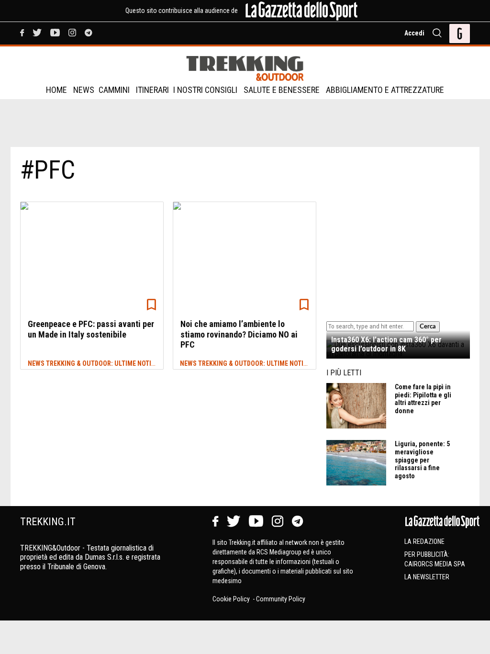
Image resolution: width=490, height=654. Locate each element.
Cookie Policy (231, 599)
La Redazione (424, 541)
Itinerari (152, 90)
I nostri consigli (205, 90)
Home (56, 90)
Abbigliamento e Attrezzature (385, 90)
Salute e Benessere (282, 90)
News (83, 90)
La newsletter (426, 577)
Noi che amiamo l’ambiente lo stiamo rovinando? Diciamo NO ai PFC (239, 334)
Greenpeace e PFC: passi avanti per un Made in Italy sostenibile (91, 329)
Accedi (414, 33)
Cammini (114, 90)
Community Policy (280, 599)
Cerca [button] (428, 326)
